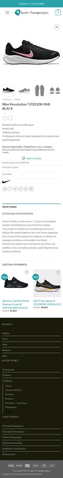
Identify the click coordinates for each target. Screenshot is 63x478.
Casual (8, 386)
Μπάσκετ (9, 398)
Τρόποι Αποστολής (12, 443)
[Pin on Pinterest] (26, 188)
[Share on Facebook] (10, 188)
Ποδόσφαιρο (11, 407)
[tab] (31, 207)
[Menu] (7, 12)
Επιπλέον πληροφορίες (17, 213)
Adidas (5, 333)
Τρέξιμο (17, 99)
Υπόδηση (6, 99)
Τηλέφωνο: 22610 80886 (31, 3)
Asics (5, 338)
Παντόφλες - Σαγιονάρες (16, 403)
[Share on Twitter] (15, 188)
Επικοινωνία (8, 454)
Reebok (6, 350)
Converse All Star (13, 390)
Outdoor (9, 394)
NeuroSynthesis (34, 474)
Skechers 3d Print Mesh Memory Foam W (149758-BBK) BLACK (15, 304)
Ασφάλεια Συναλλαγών (14, 448)
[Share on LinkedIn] (31, 188)
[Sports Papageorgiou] (31, 12)
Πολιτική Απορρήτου (12, 425)
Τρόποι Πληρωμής (12, 437)
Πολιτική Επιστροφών (13, 431)
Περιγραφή (9, 206)
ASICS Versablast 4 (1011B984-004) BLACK (47, 302)
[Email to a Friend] (20, 188)
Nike (10, 174)
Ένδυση (6, 375)
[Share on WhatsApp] (4, 188)
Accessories (8, 369)
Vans (4, 355)
